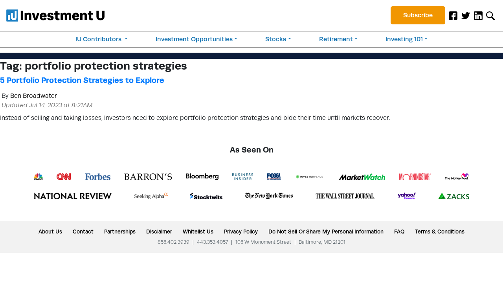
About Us (50, 231)
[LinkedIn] (478, 15)
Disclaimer (159, 231)
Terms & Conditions (439, 231)
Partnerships (120, 231)
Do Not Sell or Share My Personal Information (326, 231)
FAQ (399, 231)
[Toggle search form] (490, 15)
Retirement (336, 39)
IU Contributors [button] (99, 39)
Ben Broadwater (33, 95)
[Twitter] (465, 15)
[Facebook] (453, 15)
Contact (83, 231)
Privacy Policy (241, 231)
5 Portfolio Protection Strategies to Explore (82, 80)
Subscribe (418, 15)
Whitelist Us (198, 231)
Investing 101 (404, 39)
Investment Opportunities (194, 39)
